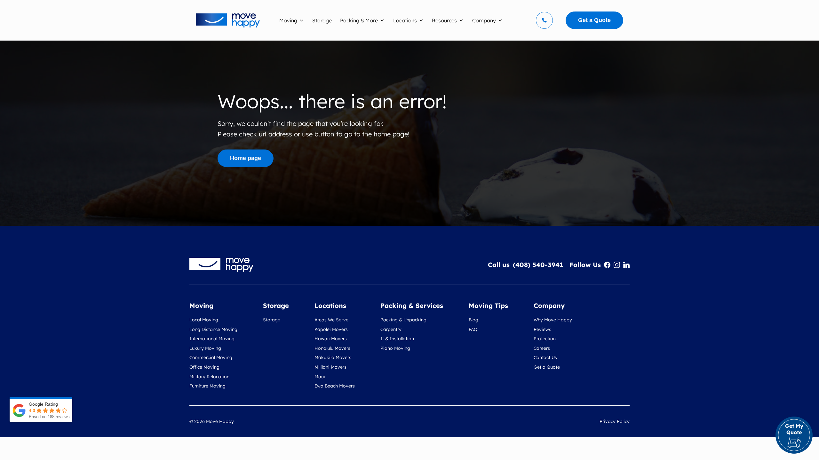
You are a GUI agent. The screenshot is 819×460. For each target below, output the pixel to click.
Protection (545, 338)
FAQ (473, 329)
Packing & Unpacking (403, 320)
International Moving (212, 338)
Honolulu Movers (332, 348)
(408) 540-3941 (538, 265)
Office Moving (204, 367)
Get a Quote (547, 367)
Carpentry (391, 329)
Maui (319, 376)
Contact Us (545, 357)
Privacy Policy (615, 421)
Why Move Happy (553, 320)
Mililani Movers (330, 367)
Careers (542, 348)
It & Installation (397, 338)
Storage (271, 320)
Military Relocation (209, 376)
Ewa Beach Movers (334, 386)
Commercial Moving (210, 357)
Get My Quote (794, 429)
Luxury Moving (205, 348)
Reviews (542, 329)
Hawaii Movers (330, 338)
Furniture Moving (207, 386)
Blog (473, 320)
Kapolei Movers (331, 329)
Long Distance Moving (213, 329)
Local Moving (203, 320)
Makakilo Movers (332, 357)
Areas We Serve (331, 320)
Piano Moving (395, 348)
